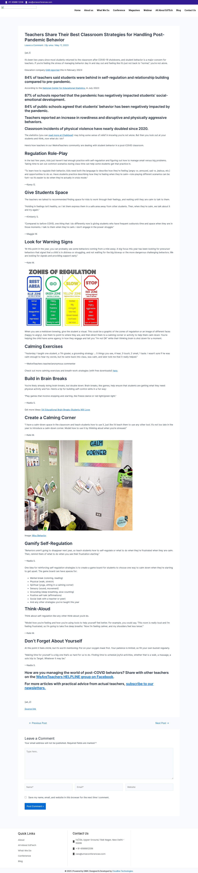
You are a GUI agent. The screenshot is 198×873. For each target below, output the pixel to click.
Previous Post (38, 723)
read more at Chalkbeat (60, 135)
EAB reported (53, 70)
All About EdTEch (164, 10)
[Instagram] (191, 2)
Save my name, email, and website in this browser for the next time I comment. (68, 797)
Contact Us (190, 10)
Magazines (134, 10)
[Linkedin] (186, 2)
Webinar (148, 10)
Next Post (162, 723)
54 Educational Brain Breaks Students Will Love (65, 409)
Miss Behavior (39, 535)
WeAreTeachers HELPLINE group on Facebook (74, 677)
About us (88, 10)
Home (77, 10)
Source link (30, 708)
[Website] (149, 787)
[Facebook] (180, 2)
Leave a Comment (34, 45)
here (115, 370)
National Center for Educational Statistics (64, 88)
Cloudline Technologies (122, 871)
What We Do (103, 10)
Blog (178, 10)
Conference (119, 10)
